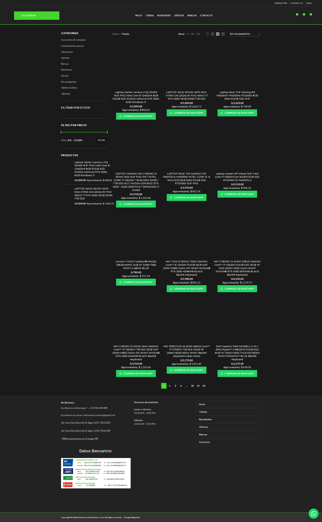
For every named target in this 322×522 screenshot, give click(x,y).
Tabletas (65, 93)
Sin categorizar (68, 81)
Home (115, 33)
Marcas (65, 63)
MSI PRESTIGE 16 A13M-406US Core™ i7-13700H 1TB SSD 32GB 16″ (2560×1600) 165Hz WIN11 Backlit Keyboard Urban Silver (187, 351)
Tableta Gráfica (69, 87)
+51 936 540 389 (99, 407)
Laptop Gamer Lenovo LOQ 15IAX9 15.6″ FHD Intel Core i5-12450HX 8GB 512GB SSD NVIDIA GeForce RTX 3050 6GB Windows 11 (136, 97)
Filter (101, 140)
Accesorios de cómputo (73, 39)
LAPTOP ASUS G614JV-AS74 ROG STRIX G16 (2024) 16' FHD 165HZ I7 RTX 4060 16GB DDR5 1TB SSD (93, 193)
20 (203, 385)
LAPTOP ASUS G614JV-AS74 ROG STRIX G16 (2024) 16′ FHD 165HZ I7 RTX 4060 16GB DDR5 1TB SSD (187, 95)
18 (192, 385)
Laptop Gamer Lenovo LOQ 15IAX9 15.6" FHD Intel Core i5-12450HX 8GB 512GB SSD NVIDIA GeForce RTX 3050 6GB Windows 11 (92, 169)
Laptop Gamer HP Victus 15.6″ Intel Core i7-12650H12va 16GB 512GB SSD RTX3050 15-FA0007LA (237, 177)
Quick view (157, 54)
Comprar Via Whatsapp (137, 116)
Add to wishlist (157, 62)
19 (198, 385)
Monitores (66, 69)
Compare (157, 47)
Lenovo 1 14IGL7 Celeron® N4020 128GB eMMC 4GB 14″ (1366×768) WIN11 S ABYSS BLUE (136, 265)
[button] (314, 514)
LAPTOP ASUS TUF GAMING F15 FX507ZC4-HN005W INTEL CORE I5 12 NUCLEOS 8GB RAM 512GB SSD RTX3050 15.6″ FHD (186, 178)
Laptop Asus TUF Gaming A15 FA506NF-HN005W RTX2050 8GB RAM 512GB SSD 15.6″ (237, 95)
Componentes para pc (72, 45)
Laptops (65, 57)
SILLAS (65, 75)
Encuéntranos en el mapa (79, 438)
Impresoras (67, 51)
